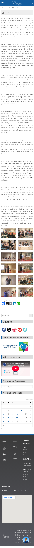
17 (3, 418)
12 (12, 414)
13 (17, 414)
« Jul (2, 428)
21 (21, 418)
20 (17, 418)
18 (8, 418)
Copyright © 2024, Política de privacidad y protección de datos (23, 532)
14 (21, 414)
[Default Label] (20, 329)
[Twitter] (9, 329)
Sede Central (8, 13)
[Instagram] (14, 329)
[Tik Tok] (25, 329)
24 (3, 421)
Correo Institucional (22, 540)
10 (3, 414)
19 (12, 418)
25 (8, 421)
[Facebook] (4, 329)
